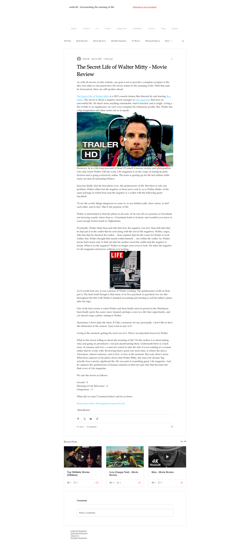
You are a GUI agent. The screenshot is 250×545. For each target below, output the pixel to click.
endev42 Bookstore (79, 531)
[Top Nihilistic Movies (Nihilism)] (83, 456)
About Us (75, 535)
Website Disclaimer (79, 538)
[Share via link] (97, 418)
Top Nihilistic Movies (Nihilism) (78, 473)
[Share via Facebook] (78, 418)
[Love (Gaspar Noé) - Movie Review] (125, 456)
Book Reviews (82, 41)
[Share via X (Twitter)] (84, 418)
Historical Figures (152, 41)
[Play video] (125, 139)
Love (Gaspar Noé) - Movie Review (123, 473)
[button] (183, 41)
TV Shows (136, 41)
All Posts (67, 41)
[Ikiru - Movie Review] (167, 456)
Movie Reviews (99, 41)
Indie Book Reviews (79, 533)
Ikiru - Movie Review (163, 472)
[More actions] (171, 58)
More (167, 41)
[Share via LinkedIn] (91, 418)
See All (183, 441)
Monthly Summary (118, 41)
